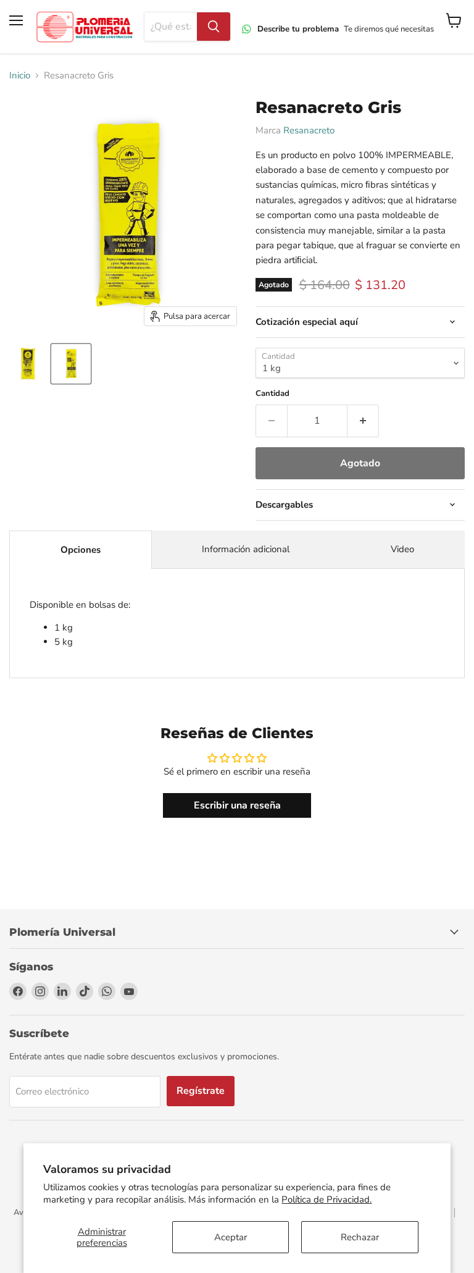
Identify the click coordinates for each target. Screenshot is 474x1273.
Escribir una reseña (237, 805)
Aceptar (230, 1237)
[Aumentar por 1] (363, 421)
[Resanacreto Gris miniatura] (28, 364)
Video (402, 549)
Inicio (19, 75)
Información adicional (245, 549)
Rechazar (360, 1237)
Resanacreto (309, 130)
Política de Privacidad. (326, 1199)
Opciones (80, 550)
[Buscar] (213, 26)
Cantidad (272, 393)
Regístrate (201, 1091)
